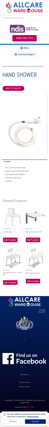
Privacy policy (33, 416)
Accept (35, 422)
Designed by (20, 407)
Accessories (29, 66)
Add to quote (13, 88)
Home (4, 66)
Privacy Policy (24, 382)
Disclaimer (24, 374)
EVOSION (30, 407)
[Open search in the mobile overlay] (22, 17)
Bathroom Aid (19, 66)
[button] (24, 48)
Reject (13, 422)
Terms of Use (24, 387)
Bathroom (10, 66)
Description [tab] (7, 161)
